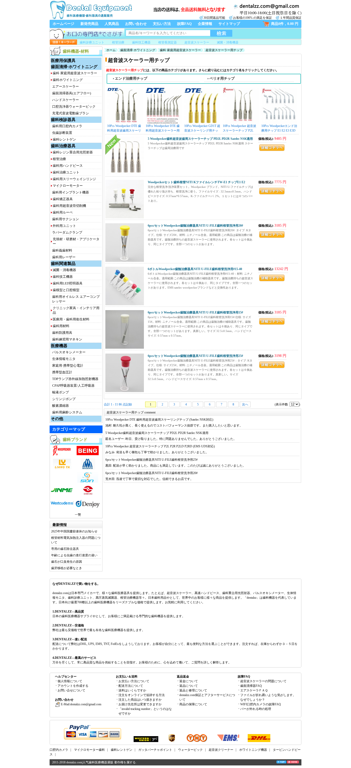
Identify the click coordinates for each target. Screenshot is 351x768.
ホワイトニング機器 (253, 750)
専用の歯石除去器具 (65, 549)
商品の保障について (193, 704)
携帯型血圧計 (62, 372)
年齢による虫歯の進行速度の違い (74, 555)
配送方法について (130, 686)
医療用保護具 (63, 60)
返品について (188, 686)
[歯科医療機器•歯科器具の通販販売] (91, 18)
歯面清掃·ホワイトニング (74, 66)
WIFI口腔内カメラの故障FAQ (260, 704)
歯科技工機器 (141, 42)
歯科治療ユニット (66, 172)
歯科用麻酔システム (67, 412)
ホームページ (63, 24)
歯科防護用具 (62, 333)
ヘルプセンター (66, 676)
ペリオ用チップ (222, 78)
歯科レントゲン (64, 139)
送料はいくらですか (132, 690)
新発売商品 (89, 24)
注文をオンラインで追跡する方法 (141, 695)
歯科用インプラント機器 (70, 192)
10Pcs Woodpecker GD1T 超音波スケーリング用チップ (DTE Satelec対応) (202, 128)
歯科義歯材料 (62, 250)
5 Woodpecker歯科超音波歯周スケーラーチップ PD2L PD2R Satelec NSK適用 (200, 139)
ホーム (111, 50)
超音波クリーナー (221, 750)
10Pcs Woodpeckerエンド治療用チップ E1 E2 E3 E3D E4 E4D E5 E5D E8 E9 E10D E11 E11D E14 (279, 128)
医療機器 (59, 346)
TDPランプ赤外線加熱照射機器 (75, 379)
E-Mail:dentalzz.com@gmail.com (80, 704)
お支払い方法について (133, 681)
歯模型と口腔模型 (66, 290)
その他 (57, 419)
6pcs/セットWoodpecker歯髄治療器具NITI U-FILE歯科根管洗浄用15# (195, 312)
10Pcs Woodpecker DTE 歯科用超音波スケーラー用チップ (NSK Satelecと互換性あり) (164, 128)
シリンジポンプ (64, 399)
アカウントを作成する (73, 686)
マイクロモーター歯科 (89, 750)
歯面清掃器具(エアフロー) (71, 93)
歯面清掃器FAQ (251, 686)
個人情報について (70, 681)
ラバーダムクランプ (67, 232)
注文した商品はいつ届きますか (140, 699)
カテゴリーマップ (68, 429)
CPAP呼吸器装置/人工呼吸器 (73, 385)
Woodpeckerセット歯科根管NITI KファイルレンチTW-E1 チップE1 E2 (196, 182)
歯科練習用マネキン (67, 339)
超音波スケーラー (196, 42)
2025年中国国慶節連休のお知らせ (74, 531)
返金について (188, 681)
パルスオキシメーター (69, 352)
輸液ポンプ (60, 392)
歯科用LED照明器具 (67, 283)
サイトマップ (229, 24)
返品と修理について (193, 690)
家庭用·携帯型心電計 (67, 365)
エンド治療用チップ (131, 78)
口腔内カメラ (59, 750)
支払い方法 (162, 24)
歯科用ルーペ (63, 212)
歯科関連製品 (63, 263)
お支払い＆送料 (126, 676)
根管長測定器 (167, 42)
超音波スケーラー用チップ (224, 50)
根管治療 (118, 42)
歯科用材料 (61, 326)
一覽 (78, 514)
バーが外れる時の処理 (255, 709)
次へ (245, 404)
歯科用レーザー (64, 257)
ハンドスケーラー (65, 100)
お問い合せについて (71, 690)
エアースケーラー (65, 86)
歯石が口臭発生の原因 (66, 561)
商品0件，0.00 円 (284, 24)
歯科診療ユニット (92, 42)
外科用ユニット (64, 226)
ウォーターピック (190, 750)
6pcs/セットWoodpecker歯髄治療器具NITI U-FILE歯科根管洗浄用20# (195, 225)
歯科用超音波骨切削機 (69, 206)
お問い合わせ (136, 24)
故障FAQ (184, 24)
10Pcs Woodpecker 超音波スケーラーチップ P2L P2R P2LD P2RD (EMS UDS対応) (239, 128)
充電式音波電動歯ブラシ (70, 113)
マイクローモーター (68, 186)
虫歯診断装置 (62, 133)
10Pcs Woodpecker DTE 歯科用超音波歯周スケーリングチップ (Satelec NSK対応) (125, 128)
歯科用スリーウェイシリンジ (74, 179)
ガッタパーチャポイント (155, 750)
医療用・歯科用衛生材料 (71, 319)
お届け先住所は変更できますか (140, 704)
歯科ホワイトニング (68, 80)
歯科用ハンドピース (68, 166)
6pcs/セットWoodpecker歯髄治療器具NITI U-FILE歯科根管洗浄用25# (195, 356)
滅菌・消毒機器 (227, 42)
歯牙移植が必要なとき (66, 568)
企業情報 (205, 24)
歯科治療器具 (63, 146)
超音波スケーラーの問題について (263, 681)
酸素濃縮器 (60, 406)
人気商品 (112, 24)
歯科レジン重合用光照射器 (73, 152)
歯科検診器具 (63, 119)
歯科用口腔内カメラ (67, 126)
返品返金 (183, 676)
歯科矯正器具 (63, 199)
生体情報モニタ (64, 359)
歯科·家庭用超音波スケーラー (75, 73)
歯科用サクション (65, 219)
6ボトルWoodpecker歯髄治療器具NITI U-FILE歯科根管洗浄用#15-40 (195, 269)
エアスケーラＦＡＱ (254, 690)
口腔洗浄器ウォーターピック (74, 106)
